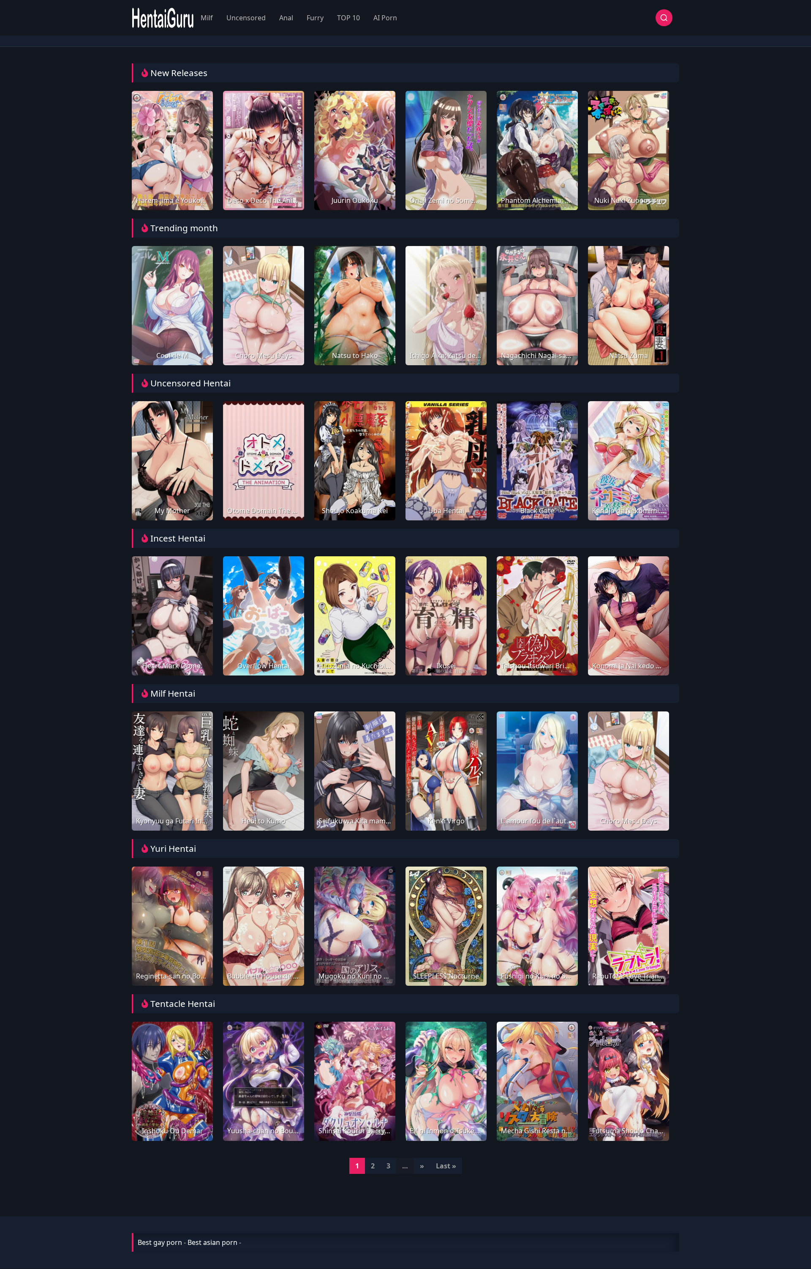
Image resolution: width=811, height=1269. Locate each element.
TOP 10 (348, 17)
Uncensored (246, 17)
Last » (446, 1166)
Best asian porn (212, 1242)
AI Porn (385, 17)
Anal (286, 17)
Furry (315, 17)
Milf (207, 17)
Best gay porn (160, 1242)
